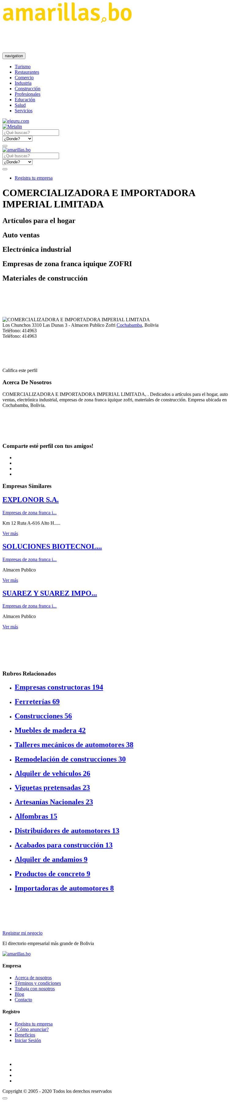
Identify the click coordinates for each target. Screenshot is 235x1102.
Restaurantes (27, 72)
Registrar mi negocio (22, 933)
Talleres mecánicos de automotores (74, 745)
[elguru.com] (15, 121)
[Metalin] (12, 126)
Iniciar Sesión (28, 1040)
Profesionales (27, 94)
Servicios (23, 110)
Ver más (10, 533)
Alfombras (36, 816)
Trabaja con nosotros (35, 988)
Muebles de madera (50, 730)
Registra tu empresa (34, 178)
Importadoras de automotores (64, 888)
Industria (23, 83)
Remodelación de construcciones (70, 759)
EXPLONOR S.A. (30, 500)
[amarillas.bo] (16, 953)
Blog (19, 994)
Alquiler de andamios (51, 859)
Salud (20, 105)
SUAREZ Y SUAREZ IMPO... (49, 593)
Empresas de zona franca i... (29, 512)
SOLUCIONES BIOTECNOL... (52, 546)
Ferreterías (37, 702)
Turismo (23, 66)
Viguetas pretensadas (52, 787)
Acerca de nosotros (33, 977)
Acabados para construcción (64, 845)
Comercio (24, 77)
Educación (25, 99)
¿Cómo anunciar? (32, 1029)
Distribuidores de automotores (67, 831)
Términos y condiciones (38, 983)
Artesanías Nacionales (54, 802)
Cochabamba (129, 325)
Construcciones (43, 716)
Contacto (23, 999)
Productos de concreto (52, 874)
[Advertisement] (113, 37)
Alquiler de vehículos (52, 773)
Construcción (27, 88)
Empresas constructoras (59, 687)
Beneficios (25, 1034)
